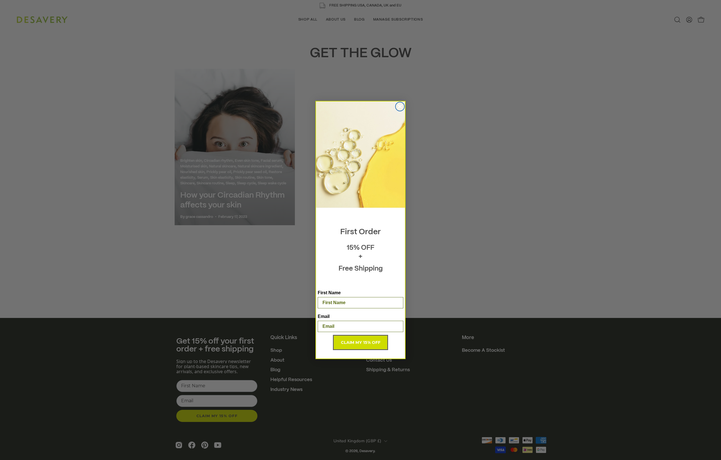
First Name (329, 292)
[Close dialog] (399, 106)
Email (324, 316)
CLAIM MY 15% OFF (360, 342)
